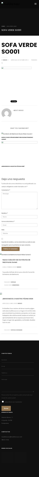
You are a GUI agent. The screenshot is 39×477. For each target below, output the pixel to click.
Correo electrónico (8, 221)
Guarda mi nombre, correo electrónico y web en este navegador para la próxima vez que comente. (18, 243)
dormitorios (15, 285)
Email (3, 366)
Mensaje (4, 379)
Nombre (5, 213)
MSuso (5, 60)
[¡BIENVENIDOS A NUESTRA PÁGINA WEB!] (19, 293)
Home (3, 26)
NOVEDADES (19, 330)
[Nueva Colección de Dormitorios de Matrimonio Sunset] (19, 254)
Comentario (6, 190)
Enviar (6, 408)
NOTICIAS (13, 282)
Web (3, 230)
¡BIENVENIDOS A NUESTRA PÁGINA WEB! (13, 166)
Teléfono (4, 373)
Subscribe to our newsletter (13, 402)
